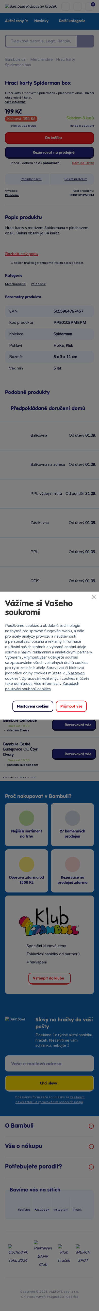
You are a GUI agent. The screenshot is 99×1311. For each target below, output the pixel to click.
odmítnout (23, 683)
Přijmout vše (35, 657)
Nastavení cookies (33, 706)
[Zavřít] (93, 596)
